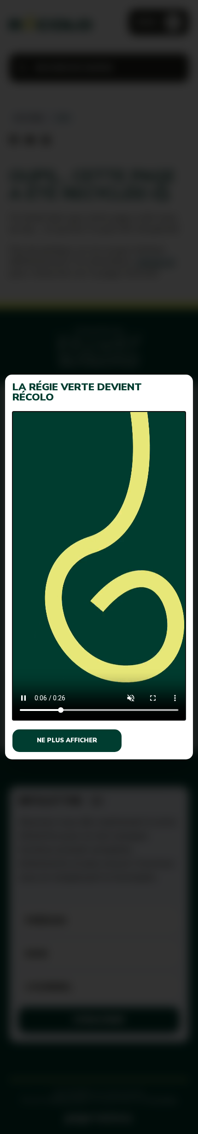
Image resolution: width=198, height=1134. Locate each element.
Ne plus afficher (67, 740)
